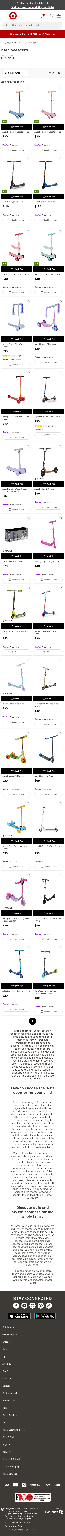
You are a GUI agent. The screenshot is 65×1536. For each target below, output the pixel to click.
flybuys (6, 1349)
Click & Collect (9, 1437)
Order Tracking (10, 1415)
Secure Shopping (11, 1466)
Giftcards (7, 1341)
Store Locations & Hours (14, 1429)
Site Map (30, 1530)
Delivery (6, 1452)
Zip (4, 1356)
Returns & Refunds (11, 1459)
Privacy (27, 1522)
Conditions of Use (13, 1522)
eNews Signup (9, 1334)
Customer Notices (11, 1393)
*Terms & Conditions (14, 1530)
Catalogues (8, 1327)
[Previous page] (24, 1021)
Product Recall (9, 1400)
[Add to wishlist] (29, 88)
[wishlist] (51, 16)
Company (7, 1378)
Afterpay (6, 1363)
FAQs (5, 1422)
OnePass (6, 1371)
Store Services (9, 1474)
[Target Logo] (13, 16)
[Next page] (41, 1021)
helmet (49, 1258)
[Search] (5, 25)
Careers (6, 1385)
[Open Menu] (6, 16)
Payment (6, 1444)
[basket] (59, 16)
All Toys (7, 58)
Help (4, 1407)
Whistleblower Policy (14, 1526)
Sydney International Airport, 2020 (32, 7)
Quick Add (18, 126)
